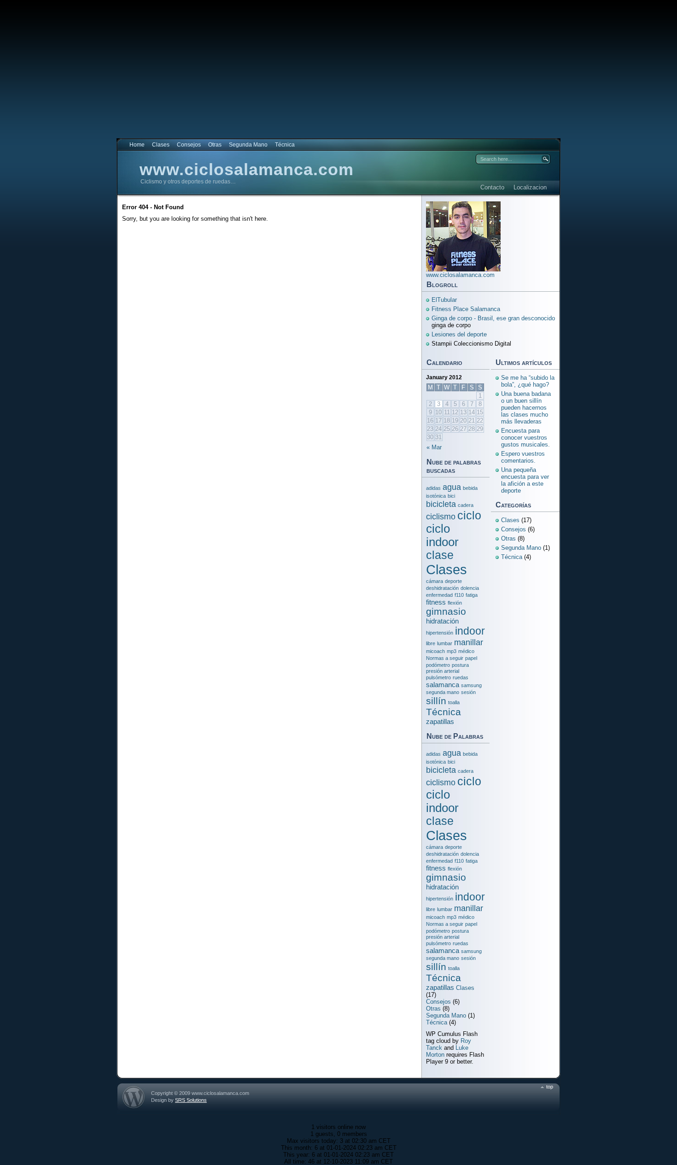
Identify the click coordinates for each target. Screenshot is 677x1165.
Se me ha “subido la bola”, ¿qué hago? (527, 381)
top (549, 1086)
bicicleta (441, 504)
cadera (465, 505)
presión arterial (442, 671)
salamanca (442, 684)
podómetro (438, 665)
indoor (470, 631)
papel (471, 658)
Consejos (189, 144)
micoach (435, 651)
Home (137, 144)
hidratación (442, 621)
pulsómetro (438, 677)
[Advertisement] (338, 64)
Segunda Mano (248, 144)
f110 (459, 595)
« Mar (434, 447)
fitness (436, 602)
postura (460, 665)
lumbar (444, 643)
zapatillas (440, 721)
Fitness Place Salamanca (466, 309)
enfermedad (439, 595)
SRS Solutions (191, 1100)
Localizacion (530, 187)
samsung (471, 685)
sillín (436, 700)
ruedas (460, 677)
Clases (160, 144)
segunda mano (442, 692)
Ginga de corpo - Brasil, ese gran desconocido (493, 318)
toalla (454, 702)
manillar (468, 642)
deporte (453, 581)
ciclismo (440, 516)
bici (451, 496)
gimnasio (446, 611)
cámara (434, 581)
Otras (215, 144)
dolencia (470, 588)
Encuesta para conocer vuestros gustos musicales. (525, 437)
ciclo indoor (442, 535)
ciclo (469, 515)
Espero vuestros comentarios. (523, 457)
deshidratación (442, 588)
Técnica (285, 144)
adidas (433, 488)
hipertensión (439, 632)
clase (440, 555)
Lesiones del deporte (459, 334)
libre (430, 643)
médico (466, 651)
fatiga (472, 595)
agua (452, 487)
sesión (468, 692)
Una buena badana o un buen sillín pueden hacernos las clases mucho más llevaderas (526, 407)
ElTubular (444, 299)
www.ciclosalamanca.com (247, 169)
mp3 (451, 651)
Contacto (492, 187)
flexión (455, 603)
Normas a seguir (444, 658)
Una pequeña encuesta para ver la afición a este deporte (525, 480)
